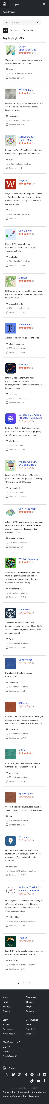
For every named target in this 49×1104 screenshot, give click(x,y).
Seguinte (29, 982)
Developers (8, 1029)
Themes (30, 1002)
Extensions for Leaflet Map (26, 138)
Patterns (30, 1011)
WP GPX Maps (26, 90)
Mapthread (24, 609)
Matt (6, 1047)
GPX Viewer (25, 230)
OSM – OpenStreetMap (27, 48)
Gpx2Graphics (26, 793)
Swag (30, 1033)
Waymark (23, 180)
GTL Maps (24, 837)
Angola (12, 1068)
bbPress (8, 1051)
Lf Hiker (22, 277)
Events (29, 1024)
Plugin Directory (9, 12)
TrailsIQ (22, 937)
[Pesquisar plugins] (38, 22)
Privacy (6, 1011)
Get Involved (32, 1019)
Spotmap (23, 364)
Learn (5, 1019)
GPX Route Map (27, 508)
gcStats (22, 750)
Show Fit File (25, 324)
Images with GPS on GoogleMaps (27, 463)
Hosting (6, 1006)
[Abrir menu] (45, 4)
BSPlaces (23, 703)
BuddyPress (10, 1056)
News (5, 1002)
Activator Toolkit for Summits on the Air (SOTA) (29, 889)
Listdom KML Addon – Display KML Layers (30, 416)
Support (6, 1024)
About (5, 997)
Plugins (29, 1006)
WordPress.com (11, 1042)
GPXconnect (25, 659)
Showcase (31, 997)
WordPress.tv (10, 1033)
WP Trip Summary (28, 559)
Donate (31, 1029)
